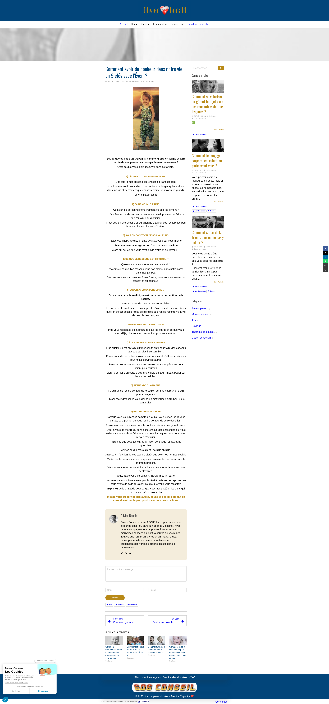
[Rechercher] (221, 68)
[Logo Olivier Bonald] (165, 17)
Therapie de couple (203, 331)
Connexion (221, 701)
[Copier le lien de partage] (325, 270)
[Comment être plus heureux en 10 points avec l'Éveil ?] (135, 640)
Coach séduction (201, 337)
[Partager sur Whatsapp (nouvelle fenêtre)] (325, 261)
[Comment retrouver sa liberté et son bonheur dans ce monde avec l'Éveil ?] (114, 640)
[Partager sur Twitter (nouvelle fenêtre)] (325, 253)
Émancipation (199, 308)
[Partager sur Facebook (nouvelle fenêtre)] (325, 248)
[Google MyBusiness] (126, 553)
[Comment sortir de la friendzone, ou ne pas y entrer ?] (208, 222)
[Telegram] (122, 553)
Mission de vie (200, 314)
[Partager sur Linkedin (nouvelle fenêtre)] (325, 257)
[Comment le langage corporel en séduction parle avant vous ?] (208, 145)
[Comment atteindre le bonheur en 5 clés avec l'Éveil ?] (156, 640)
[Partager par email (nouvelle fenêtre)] (325, 265)
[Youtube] (130, 553)
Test (194, 320)
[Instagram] (133, 553)
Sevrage (196, 326)
